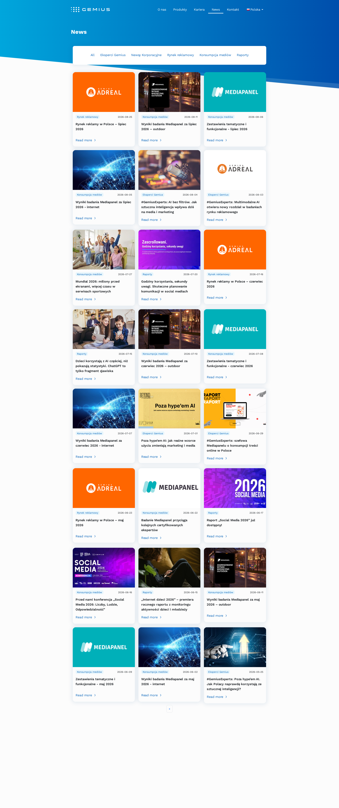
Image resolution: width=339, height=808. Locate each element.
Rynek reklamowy (180, 55)
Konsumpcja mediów (215, 55)
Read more (84, 140)
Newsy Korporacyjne (146, 55)
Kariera (199, 9)
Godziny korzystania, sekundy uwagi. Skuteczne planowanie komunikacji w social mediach (164, 286)
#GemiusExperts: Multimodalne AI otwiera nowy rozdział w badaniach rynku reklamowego (234, 207)
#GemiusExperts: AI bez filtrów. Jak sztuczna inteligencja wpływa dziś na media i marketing (169, 207)
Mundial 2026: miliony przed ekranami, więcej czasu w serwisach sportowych (97, 286)
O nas (162, 9)
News (216, 9)
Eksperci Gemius (113, 55)
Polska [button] (255, 9)
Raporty (242, 55)
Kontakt (233, 9)
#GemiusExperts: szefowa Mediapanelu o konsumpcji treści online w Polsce (232, 445)
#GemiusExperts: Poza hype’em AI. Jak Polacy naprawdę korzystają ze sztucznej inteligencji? (234, 684)
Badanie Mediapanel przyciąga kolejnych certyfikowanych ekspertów (164, 525)
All (93, 55)
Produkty (180, 9)
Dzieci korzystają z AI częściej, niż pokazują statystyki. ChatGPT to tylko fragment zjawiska (102, 366)
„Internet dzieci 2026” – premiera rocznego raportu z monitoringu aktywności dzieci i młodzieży (167, 604)
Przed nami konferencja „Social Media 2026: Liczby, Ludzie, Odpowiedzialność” (100, 604)
